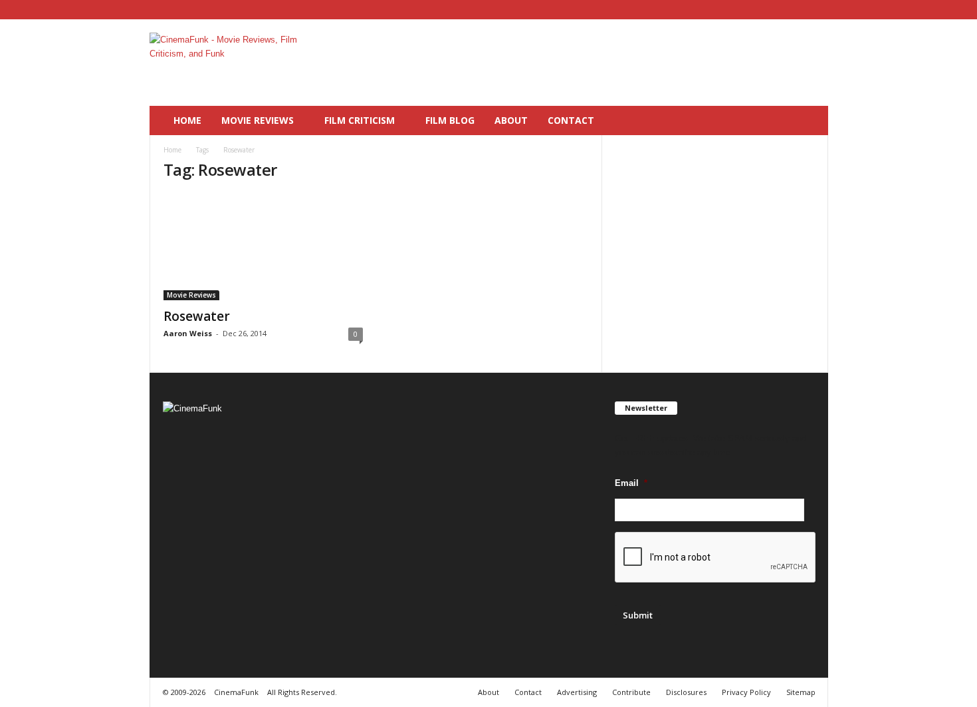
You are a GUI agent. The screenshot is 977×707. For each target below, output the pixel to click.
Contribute (631, 692)
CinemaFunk (236, 692)
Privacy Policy (746, 692)
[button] (808, 120)
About (511, 120)
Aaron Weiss (187, 333)
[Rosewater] (263, 247)
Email (631, 483)
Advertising (577, 692)
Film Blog (450, 120)
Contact (571, 120)
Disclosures (686, 692)
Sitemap (800, 692)
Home (187, 120)
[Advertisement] (586, 63)
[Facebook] (777, 9)
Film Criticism (359, 120)
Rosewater (196, 316)
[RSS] (798, 9)
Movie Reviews (257, 120)
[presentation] (716, 558)
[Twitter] (818, 9)
